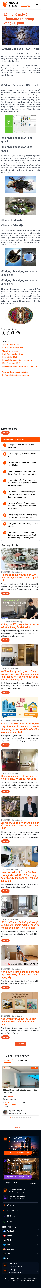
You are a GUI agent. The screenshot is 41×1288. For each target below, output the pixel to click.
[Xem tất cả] (21, 1121)
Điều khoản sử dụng (28, 1280)
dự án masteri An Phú (10, 345)
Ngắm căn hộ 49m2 (9, 357)
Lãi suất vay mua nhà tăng (12, 363)
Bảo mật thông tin (13, 1280)
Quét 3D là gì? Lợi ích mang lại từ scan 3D (22, 455)
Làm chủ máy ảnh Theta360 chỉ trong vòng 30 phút (22, 463)
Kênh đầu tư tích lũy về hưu (12, 354)
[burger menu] (37, 4)
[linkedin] (8, 333)
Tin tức (5, 433)
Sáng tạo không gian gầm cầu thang (15, 372)
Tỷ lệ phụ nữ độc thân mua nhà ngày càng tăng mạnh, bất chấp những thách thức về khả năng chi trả (22, 494)
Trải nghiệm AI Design (15, 1177)
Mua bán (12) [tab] (8, 1060)
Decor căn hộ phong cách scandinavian (17, 360)
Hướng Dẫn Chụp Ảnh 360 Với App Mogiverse (21, 446)
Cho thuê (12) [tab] (22, 1060)
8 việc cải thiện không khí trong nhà (15, 375)
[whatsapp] (18, 333)
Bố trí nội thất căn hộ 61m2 (12, 348)
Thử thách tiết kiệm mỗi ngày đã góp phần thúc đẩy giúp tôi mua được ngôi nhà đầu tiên (22, 506)
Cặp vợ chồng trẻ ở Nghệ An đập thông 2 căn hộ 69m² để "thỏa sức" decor (22, 516)
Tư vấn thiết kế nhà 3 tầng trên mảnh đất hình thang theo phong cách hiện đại (23, 472)
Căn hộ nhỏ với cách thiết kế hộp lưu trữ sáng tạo (23, 525)
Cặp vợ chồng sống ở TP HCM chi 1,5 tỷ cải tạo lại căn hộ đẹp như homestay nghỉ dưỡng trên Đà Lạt (22, 483)
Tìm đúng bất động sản (15, 1152)
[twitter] (13, 333)
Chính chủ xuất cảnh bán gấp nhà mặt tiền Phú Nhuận (20, 1091)
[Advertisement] (20, 403)
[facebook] (3, 333)
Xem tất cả (19, 1128)
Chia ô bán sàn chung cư (11, 351)
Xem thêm (20, 1044)
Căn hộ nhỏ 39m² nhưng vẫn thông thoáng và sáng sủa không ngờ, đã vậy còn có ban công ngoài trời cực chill (22, 535)
